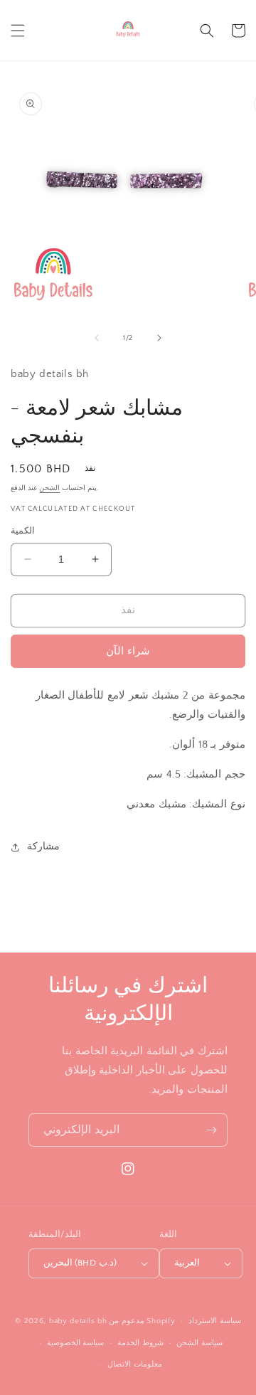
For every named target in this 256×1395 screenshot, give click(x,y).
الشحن (49, 488)
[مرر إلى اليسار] (96, 338)
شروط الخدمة (140, 1343)
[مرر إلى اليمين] (159, 338)
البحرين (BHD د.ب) (80, 1263)
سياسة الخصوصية (76, 1343)
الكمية (23, 531)
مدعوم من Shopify (142, 1321)
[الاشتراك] (211, 1130)
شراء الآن (128, 651)
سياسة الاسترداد (214, 1321)
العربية (187, 1263)
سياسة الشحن (199, 1343)
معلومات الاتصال (134, 1364)
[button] (17, 30)
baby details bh (78, 1321)
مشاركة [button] (43, 846)
